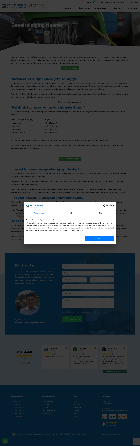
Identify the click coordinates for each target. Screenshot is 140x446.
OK (99, 238)
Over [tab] (100, 213)
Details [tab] (70, 213)
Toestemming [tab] (39, 213)
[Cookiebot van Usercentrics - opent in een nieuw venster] (105, 206)
